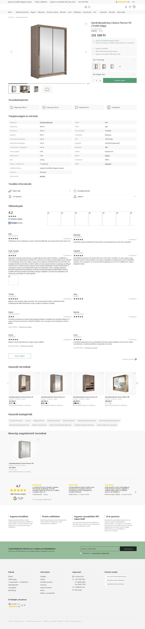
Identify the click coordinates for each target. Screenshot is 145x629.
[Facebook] (125, 621)
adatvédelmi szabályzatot (100, 553)
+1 (16, 403)
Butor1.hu (11, 17)
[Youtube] (131, 621)
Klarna (42, 590)
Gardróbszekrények (21, 17)
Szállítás (43, 576)
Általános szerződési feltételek (53, 621)
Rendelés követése (46, 582)
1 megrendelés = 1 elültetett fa (18, 582)
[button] (126, 7)
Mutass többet (20, 356)
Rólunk (10, 576)
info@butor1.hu (80, 587)
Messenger (78, 590)
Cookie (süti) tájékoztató (73, 621)
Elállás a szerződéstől (47, 593)
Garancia (43, 585)
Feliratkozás (128, 549)
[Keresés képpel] (85, 7)
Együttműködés (13, 585)
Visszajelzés (12, 587)
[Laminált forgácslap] (119, 143)
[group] (54, 219)
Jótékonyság (12, 579)
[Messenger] (135, 621)
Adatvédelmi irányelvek (33, 621)
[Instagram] (128, 621)
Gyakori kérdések (46, 587)
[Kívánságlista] (130, 7)
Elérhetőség (12, 590)
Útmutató (108, 164)
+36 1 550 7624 (80, 579)
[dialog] (115, 42)
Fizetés (42, 579)
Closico (107, 156)
